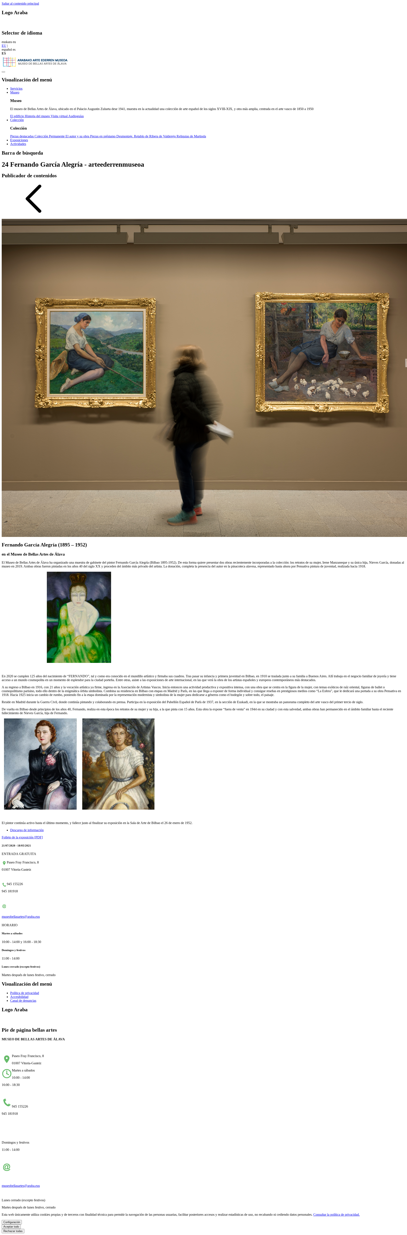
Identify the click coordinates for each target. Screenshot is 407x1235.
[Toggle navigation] (3, 72)
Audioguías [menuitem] (76, 116)
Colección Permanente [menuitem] (50, 136)
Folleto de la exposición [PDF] (22, 837)
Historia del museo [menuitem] (38, 116)
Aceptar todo (11, 1226)
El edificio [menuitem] (17, 116)
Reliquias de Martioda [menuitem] (191, 136)
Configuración (11, 1222)
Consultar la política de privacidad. (336, 1214)
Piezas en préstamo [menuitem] (103, 136)
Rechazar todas (13, 1231)
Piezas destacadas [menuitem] (22, 136)
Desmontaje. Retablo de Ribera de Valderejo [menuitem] (146, 136)
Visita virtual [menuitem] (59, 116)
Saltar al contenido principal (20, 3)
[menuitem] (16, 88)
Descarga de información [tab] (27, 830)
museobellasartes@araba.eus (21, 916)
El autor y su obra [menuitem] (78, 136)
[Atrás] (33, 213)
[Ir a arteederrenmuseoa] (36, 67)
